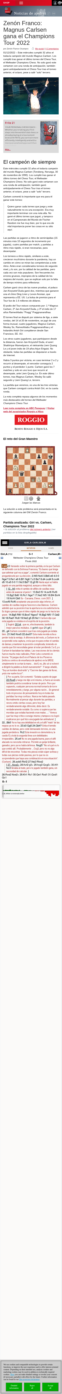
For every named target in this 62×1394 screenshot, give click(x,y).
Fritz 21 (10, 122)
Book (10, 548)
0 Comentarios (52, 49)
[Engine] (31, 499)
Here (12, 1374)
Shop (6, 3)
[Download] (39, 499)
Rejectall (32, 1386)
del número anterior (40, 529)
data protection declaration (29, 1379)
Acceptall (50, 1386)
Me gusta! (39, 49)
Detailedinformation (14, 1386)
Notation (31, 548)
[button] (21, 3)
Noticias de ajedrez (30, 13)
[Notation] (26, 499)
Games (51, 548)
